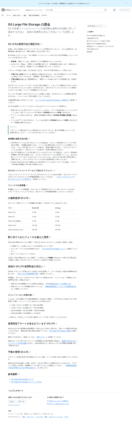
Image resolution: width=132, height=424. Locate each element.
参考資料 (12, 374)
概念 (25, 15)
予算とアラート (41, 337)
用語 (23, 417)
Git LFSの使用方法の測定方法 (24, 44)
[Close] (126, 3)
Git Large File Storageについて (54, 249)
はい (13, 401)
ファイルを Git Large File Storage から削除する (52, 100)
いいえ (22, 401)
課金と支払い (17, 15)
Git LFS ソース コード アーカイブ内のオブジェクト (30, 170)
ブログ (66, 417)
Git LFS (44, 15)
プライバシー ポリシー (14, 405)
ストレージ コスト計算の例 (20, 295)
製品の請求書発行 (34, 15)
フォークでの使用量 (16, 185)
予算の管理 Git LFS (18, 352)
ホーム (9, 15)
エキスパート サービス (56, 417)
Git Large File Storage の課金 (59, 331)
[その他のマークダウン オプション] (105, 26)
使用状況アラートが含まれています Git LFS (31, 323)
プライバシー (31, 417)
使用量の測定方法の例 (17, 139)
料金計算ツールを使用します (61, 284)
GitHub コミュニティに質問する (59, 401)
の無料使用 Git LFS (18, 198)
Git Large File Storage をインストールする (26, 382)
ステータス (39, 417)
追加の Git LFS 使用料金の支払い (25, 266)
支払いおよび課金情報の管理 (28, 274)
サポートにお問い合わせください (59, 404)
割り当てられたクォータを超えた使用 (28, 237)
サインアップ (125, 10)
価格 (46, 417)
